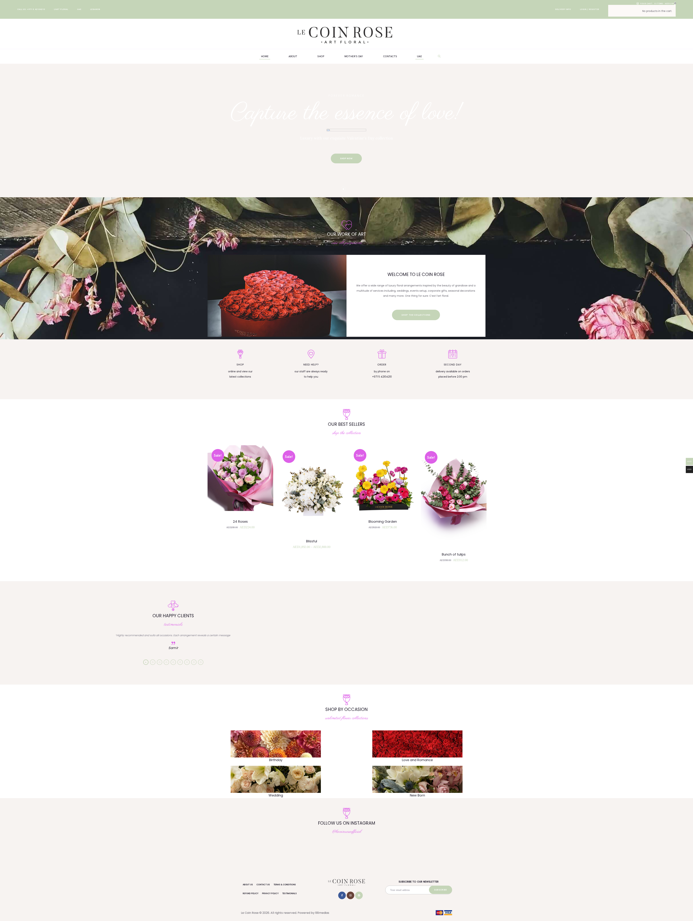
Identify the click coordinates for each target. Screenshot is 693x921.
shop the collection (346, 433)
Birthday (275, 760)
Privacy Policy (270, 893)
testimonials (173, 624)
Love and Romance (417, 760)
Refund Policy (250, 893)
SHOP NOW (346, 158)
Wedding (276, 795)
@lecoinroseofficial (346, 832)
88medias (322, 913)
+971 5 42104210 (382, 376)
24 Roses (240, 522)
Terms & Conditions (285, 884)
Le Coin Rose (250, 913)
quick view (242, 483)
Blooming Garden (383, 522)
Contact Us (263, 884)
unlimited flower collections (346, 718)
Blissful (311, 541)
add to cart (242, 494)
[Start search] (439, 56)
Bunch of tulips (454, 554)
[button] (146, 662)
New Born (417, 795)
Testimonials (289, 893)
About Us (248, 884)
